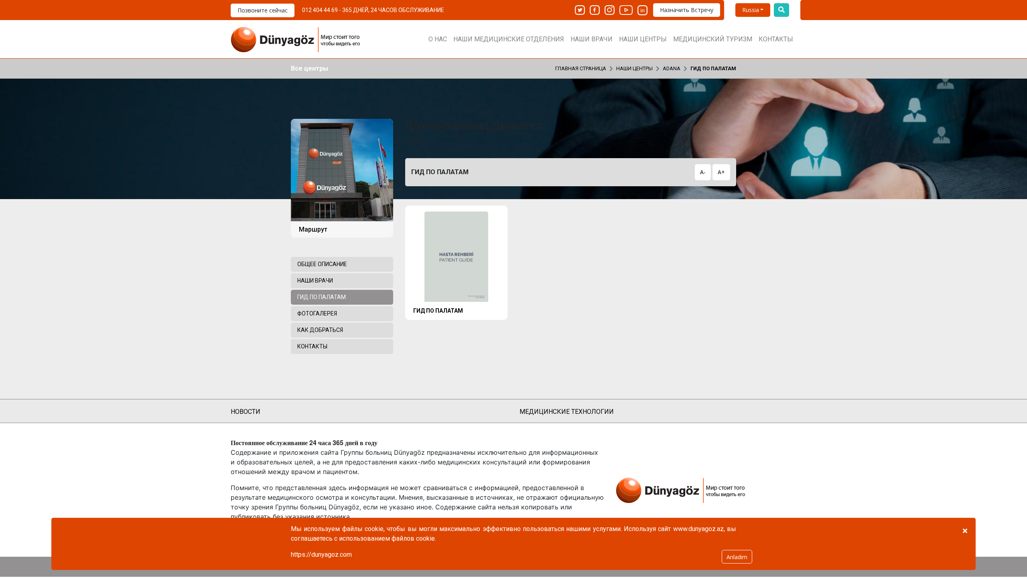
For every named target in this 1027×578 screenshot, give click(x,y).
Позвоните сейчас (262, 10)
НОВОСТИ (245, 411)
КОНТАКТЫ (776, 39)
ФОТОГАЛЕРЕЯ (317, 313)
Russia (750, 10)
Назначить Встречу (686, 10)
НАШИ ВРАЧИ (591, 39)
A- (703, 172)
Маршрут (313, 229)
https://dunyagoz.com (321, 554)
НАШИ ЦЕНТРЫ (643, 39)
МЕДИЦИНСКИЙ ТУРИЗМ (712, 39)
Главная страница (580, 68)
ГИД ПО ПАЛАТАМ (713, 68)
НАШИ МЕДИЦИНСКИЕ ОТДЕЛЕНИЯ (508, 39)
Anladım (737, 557)
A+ (721, 172)
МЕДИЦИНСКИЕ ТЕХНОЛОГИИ (567, 411)
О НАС (437, 39)
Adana (671, 68)
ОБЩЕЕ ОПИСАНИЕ (322, 264)
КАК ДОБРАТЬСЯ (320, 330)
